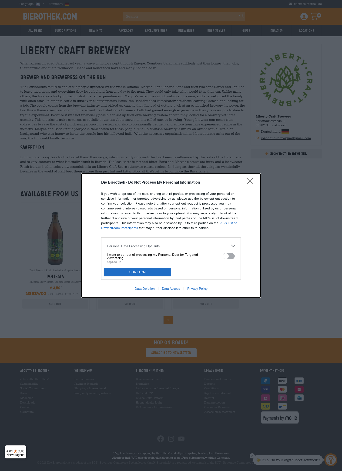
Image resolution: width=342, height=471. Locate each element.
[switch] (229, 256)
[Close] (251, 182)
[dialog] (171, 235)
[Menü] (23, 448)
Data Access (171, 288)
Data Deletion (145, 288)
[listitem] (171, 245)
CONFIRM (137, 272)
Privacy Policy (197, 288)
